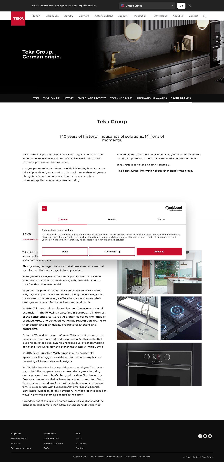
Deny (65, 251)
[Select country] (211, 16)
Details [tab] (112, 219)
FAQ (46, 448)
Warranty (16, 443)
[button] (147, 5)
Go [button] (181, 5)
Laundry (68, 16)
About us (178, 15)
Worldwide (51, 98)
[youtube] (205, 436)
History (68, 98)
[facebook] (200, 436)
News (79, 438)
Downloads (160, 15)
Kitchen (35, 16)
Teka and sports (121, 98)
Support (123, 16)
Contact (193, 15)
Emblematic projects (92, 98)
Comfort (84, 16)
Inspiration (140, 16)
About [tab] (161, 219)
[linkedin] (210, 436)
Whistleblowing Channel (137, 456)
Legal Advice (79, 456)
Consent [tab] (63, 219)
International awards (151, 98)
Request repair (19, 438)
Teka (36, 98)
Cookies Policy (114, 456)
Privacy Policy (96, 456)
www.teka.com (31, 239)
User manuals (51, 438)
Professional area (53, 443)
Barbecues (52, 16)
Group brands (181, 98)
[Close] (189, 6)
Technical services (21, 448)
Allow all (159, 251)
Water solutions (103, 16)
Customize (110, 251)
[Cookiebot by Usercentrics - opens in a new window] (167, 208)
